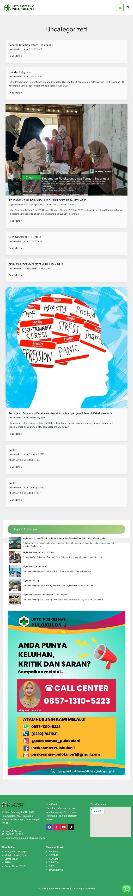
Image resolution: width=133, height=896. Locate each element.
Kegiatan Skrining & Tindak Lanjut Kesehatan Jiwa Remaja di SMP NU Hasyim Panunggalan (64, 538)
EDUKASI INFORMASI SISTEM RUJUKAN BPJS (36, 264)
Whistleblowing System (17, 855)
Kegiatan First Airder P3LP (35, 566)
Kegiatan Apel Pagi (31, 580)
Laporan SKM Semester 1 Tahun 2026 (31, 44)
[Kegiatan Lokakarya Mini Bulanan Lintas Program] (15, 599)
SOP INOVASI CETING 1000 (25, 237)
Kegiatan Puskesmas (18, 204)
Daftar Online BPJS (15, 866)
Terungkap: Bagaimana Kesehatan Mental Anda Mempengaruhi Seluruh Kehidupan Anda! (61, 413)
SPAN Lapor (11, 858)
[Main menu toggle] (120, 7)
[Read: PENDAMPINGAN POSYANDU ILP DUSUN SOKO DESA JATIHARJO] (67, 149)
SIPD (51, 866)
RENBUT (53, 858)
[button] (128, 8)
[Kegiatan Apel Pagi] (15, 585)
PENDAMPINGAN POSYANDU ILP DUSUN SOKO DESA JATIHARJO (48, 200)
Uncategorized (15, 49)
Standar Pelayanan (20, 72)
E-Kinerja (54, 851)
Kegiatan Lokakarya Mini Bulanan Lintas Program (45, 594)
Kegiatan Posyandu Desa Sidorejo (38, 552)
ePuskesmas (56, 869)
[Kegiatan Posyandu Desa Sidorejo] (15, 557)
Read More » (15, 56)
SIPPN (8, 862)
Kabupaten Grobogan (16, 851)
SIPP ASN (54, 862)
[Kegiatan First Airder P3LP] (15, 571)
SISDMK (53, 855)
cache (12, 450)
